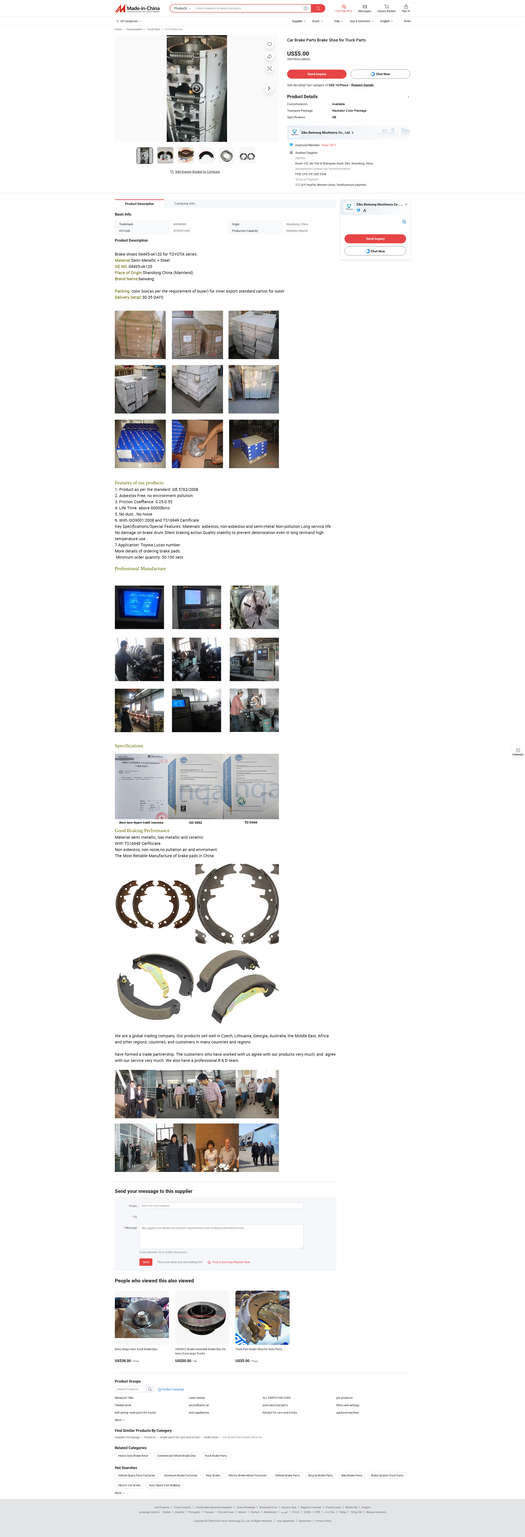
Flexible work (123, 1405)
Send (146, 1262)
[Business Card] (404, 221)
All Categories (129, 21)
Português (194, 1512)
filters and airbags (347, 1405)
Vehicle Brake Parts (287, 1475)
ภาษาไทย (329, 1512)
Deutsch (255, 1512)
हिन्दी (317, 1512)
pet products (344, 1398)
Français (209, 1512)
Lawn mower (197, 1398)
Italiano (242, 1512)
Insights (366, 1507)
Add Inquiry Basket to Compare (197, 171)
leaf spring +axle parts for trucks (135, 1412)
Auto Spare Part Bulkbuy (164, 1485)
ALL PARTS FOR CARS (276, 1398)
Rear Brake (213, 1475)
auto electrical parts (275, 1405)
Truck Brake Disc (173, 29)
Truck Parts (153, 29)
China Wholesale (245, 1507)
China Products (182, 1507)
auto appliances (199, 1412)
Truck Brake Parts (215, 1456)
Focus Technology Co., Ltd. (236, 1520)
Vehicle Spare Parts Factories (136, 1475)
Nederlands (270, 1512)
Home (118, 29)
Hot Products (162, 1507)
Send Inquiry (317, 74)
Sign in (406, 11)
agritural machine (347, 1412)
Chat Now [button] (383, 74)
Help (337, 21)
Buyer (316, 21)
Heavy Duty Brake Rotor (133, 1456)
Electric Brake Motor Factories (247, 1475)
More (118, 1493)
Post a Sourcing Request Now (229, 1262)
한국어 (295, 1512)
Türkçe (342, 1512)
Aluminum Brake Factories (180, 1475)
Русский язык (226, 1512)
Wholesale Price (268, 1507)
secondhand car (199, 1405)
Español (179, 1512)
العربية (284, 1512)
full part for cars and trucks (279, 1412)
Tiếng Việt (356, 1512)
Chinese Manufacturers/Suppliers (213, 1507)
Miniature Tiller (124, 1398)
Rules (407, 21)
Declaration (305, 1520)
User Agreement (285, 1520)
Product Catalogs (172, 1389)
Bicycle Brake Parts (320, 1475)
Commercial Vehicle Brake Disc (176, 1456)
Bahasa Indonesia (376, 1512)
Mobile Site (351, 1507)
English (167, 1512)
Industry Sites (288, 1507)
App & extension (360, 21)
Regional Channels (311, 1507)
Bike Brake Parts (351, 1475)
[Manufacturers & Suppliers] (137, 8)
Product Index (333, 1507)
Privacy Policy (323, 1520)
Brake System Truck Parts (387, 1475)
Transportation (134, 29)
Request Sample (362, 85)
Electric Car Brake (129, 1485)
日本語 (307, 1512)
